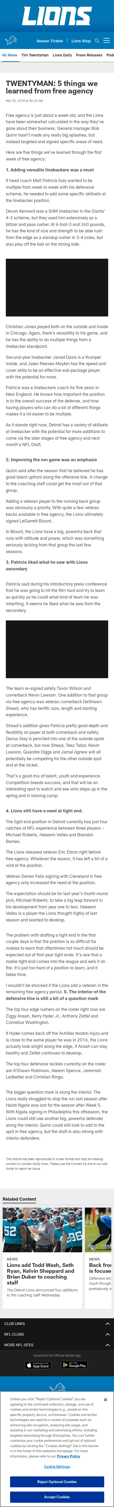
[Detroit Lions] (57, 1390)
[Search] (97, 40)
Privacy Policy (68, 1456)
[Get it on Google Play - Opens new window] (74, 1367)
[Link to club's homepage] (10, 38)
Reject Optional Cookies (57, 1482)
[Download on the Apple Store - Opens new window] (38, 1365)
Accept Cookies (57, 1497)
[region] (57, 1449)
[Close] (105, 1400)
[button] (57, 287)
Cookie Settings (57, 1466)
